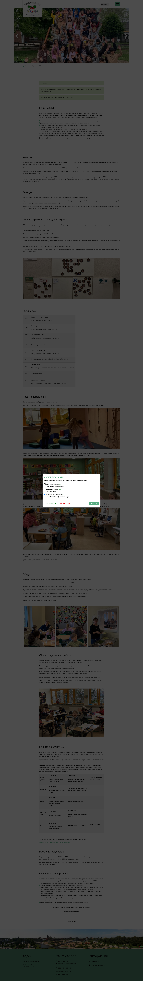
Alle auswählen (51, 503)
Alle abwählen (65, 503)
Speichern (94, 503)
